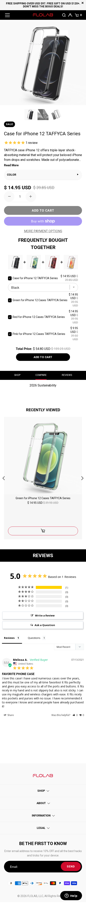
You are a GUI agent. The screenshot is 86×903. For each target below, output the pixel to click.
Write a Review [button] (45, 615)
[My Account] (70, 14)
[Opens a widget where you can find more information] (71, 896)
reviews (67, 375)
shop (17, 375)
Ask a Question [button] (45, 625)
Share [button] (10, 715)
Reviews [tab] (9, 638)
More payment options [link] (43, 231)
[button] (75, 715)
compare (41, 375)
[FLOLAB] (43, 15)
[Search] (64, 15)
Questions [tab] (34, 638)
